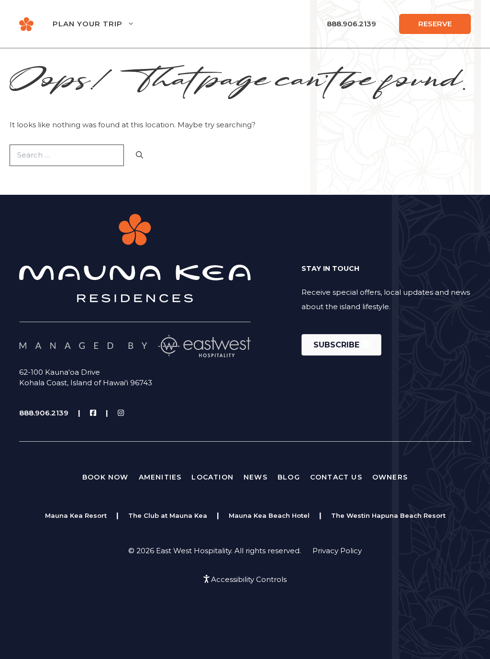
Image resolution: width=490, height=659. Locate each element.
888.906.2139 (351, 23)
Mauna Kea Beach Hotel (269, 515)
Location (212, 477)
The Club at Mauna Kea (167, 515)
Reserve (435, 23)
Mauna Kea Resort (76, 515)
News (255, 477)
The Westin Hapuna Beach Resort (388, 515)
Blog (289, 477)
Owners (390, 477)
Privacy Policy (337, 550)
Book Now (105, 477)
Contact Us (336, 477)
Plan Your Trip (87, 23)
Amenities (160, 477)
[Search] (139, 155)
